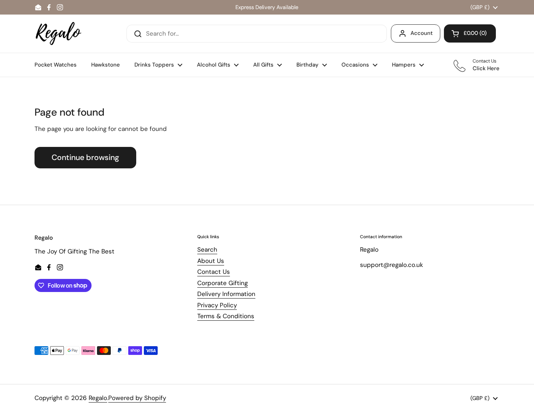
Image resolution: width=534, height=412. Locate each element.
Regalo (98, 398)
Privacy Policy (217, 305)
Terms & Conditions (225, 316)
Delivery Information (226, 294)
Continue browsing (85, 157)
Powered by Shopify (137, 398)
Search (207, 249)
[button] (470, 33)
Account (421, 33)
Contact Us (213, 272)
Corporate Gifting (222, 283)
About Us (210, 261)
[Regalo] (58, 33)
